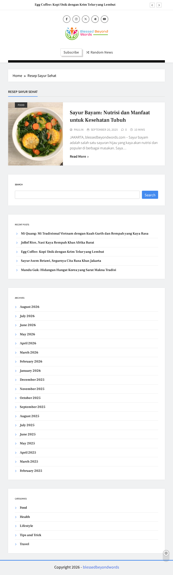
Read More (78, 156)
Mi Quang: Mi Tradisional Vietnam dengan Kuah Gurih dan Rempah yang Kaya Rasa (84, 233)
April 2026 (28, 343)
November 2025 (32, 389)
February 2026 (31, 361)
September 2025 (32, 407)
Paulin (79, 129)
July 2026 (27, 316)
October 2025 (30, 398)
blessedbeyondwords (101, 567)
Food (21, 105)
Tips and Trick (30, 535)
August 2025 (29, 416)
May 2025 (27, 443)
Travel (24, 544)
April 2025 (28, 452)
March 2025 (29, 461)
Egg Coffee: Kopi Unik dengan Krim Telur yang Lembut (75, 5)
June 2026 (28, 325)
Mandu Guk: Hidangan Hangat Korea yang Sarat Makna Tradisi (68, 270)
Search (19, 184)
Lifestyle (26, 526)
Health (25, 517)
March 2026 (29, 352)
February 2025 (31, 471)
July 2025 (27, 425)
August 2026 (29, 307)
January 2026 (30, 371)
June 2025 (28, 434)
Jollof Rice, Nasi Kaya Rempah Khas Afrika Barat (57, 242)
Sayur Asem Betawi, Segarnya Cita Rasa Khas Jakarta (61, 261)
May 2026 (27, 334)
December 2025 (32, 380)
